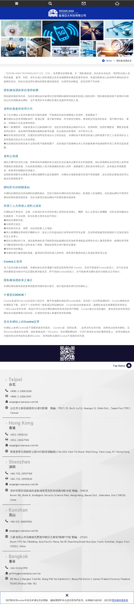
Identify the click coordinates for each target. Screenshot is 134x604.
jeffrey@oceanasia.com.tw (25, 574)
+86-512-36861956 (21, 522)
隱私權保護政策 (120, 600)
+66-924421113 (19, 568)
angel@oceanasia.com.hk (23, 402)
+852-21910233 (19, 435)
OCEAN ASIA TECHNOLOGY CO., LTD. (67, 13)
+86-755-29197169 (21, 474)
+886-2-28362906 (21, 391)
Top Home (119, 366)
